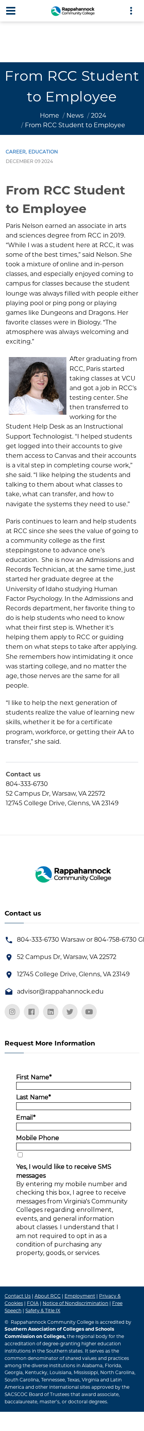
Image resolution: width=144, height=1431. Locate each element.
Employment (80, 1296)
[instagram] (12, 1011)
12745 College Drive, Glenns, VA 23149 (73, 974)
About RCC (48, 1296)
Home (49, 115)
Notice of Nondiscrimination (75, 1303)
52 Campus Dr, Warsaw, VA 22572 (66, 957)
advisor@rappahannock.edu (60, 991)
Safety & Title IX (42, 1310)
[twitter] (70, 1011)
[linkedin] (50, 1011)
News (75, 115)
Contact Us (18, 1296)
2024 (98, 115)
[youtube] (89, 1011)
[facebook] (31, 1011)
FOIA (33, 1303)
